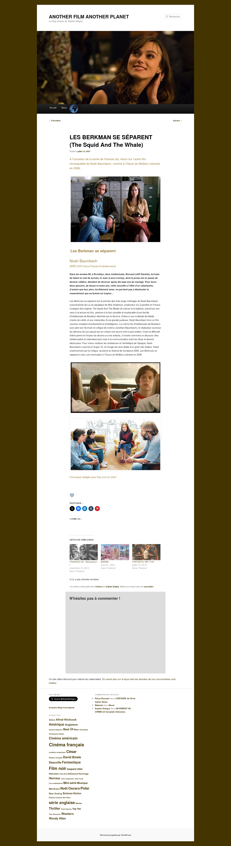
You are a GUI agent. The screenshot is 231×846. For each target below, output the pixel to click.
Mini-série (70, 783)
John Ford (78, 778)
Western (67, 813)
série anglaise (62, 802)
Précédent (54, 120)
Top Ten (76, 808)
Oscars (74, 788)
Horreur (54, 778)
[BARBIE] (115, 552)
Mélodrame (54, 788)
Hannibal (63, 774)
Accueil (53, 107)
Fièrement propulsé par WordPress (115, 835)
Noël (64, 788)
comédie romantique (57, 752)
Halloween (54, 773)
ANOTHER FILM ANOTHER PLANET (89, 16)
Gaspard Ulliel (74, 769)
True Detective (55, 814)
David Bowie (72, 757)
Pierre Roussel (102, 698)
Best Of (68, 729)
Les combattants (56, 783)
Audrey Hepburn (56, 729)
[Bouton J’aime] (72, 495)
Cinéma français (66, 744)
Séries (79, 803)
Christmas (84, 729)
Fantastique (71, 762)
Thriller (54, 808)
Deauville (55, 762)
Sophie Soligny (112, 586)
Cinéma (98, 586)
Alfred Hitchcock (66, 719)
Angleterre (71, 724)
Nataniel (99, 705)
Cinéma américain (63, 738)
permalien (148, 586)
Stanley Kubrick (55, 797)
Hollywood (73, 773)
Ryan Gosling (55, 793)
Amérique (56, 724)
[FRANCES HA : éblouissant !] (84, 552)
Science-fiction (72, 793)
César (71, 751)
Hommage (83, 773)
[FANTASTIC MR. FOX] (146, 552)
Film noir (57, 768)
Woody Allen (57, 818)
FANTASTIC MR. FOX (143, 561)
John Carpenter (67, 778)
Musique (82, 783)
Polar (84, 788)
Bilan (76, 729)
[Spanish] (73, 106)
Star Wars (66, 797)
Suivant (177, 120)
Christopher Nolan (56, 734)
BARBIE (105, 561)
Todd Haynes (66, 809)
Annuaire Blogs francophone (61, 707)
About (64, 107)
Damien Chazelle (55, 757)
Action (52, 719)
